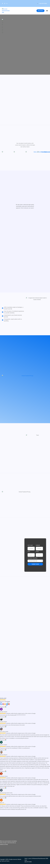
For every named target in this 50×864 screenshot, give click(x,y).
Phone (37, 551)
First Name (30, 545)
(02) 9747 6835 (43, 3)
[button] (47, 11)
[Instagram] (4, 3)
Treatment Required (32, 558)
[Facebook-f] (2, 3)
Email (29, 551)
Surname (38, 545)
